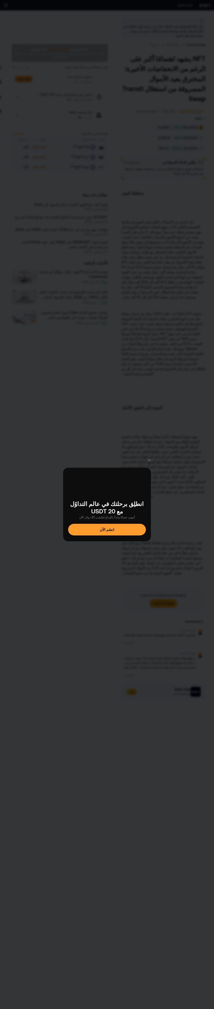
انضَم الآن (107, 529)
